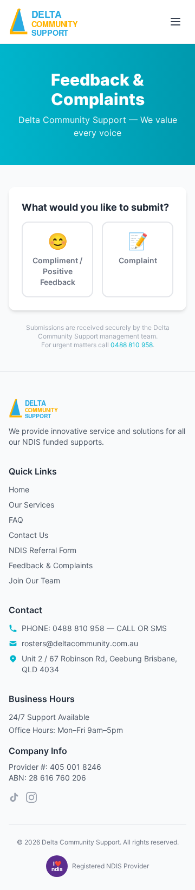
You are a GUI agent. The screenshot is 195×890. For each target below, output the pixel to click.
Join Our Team (34, 580)
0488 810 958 (131, 345)
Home (19, 489)
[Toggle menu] (175, 22)
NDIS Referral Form (42, 550)
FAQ (16, 519)
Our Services (31, 504)
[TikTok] (14, 797)
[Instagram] (31, 797)
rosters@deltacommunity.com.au (80, 643)
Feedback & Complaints (51, 565)
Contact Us (28, 535)
